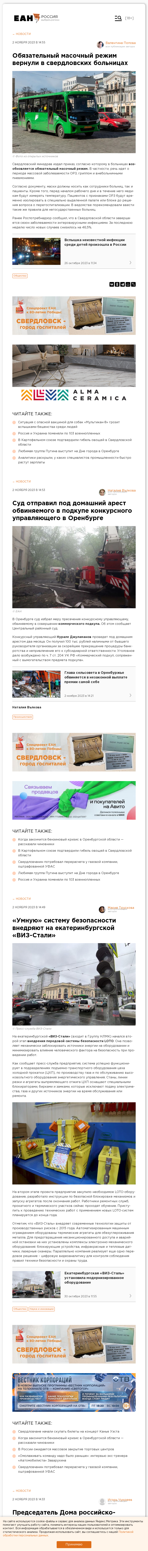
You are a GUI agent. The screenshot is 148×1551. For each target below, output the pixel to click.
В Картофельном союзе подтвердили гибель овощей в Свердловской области (75, 442)
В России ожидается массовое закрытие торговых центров (66, 1449)
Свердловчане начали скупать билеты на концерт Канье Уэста (68, 1431)
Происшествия (22, 717)
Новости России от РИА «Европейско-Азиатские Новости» (27, 18)
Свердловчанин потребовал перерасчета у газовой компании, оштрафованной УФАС (68, 864)
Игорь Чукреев (120, 1500)
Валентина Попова (121, 43)
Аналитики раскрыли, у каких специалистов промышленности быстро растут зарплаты (74, 460)
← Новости (21, 34)
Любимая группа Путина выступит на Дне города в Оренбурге (68, 451)
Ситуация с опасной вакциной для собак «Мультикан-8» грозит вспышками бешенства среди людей (69, 424)
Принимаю (74, 1544)
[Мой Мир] (128, 284)
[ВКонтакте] (111, 284)
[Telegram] (122, 284)
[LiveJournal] (133, 284)
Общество (19, 276)
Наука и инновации (42, 1309)
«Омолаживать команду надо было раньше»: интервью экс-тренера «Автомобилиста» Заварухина (72, 1458)
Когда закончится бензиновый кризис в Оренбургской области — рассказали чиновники (71, 842)
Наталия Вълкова (122, 490)
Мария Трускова (121, 907)
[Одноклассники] (117, 284)
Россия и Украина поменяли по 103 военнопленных (59, 433)
